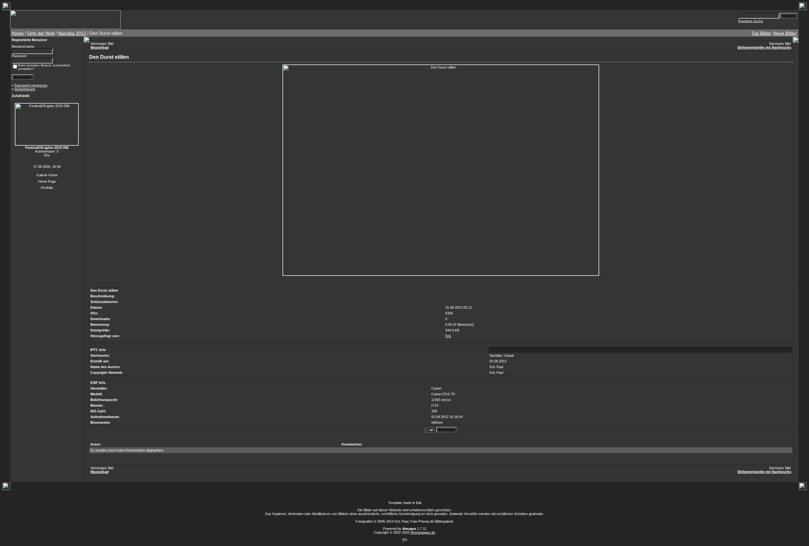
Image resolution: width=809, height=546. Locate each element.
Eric (448, 336)
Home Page (47, 181)
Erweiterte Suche (750, 21)
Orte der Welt (40, 33)
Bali (418, 503)
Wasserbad (99, 47)
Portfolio (47, 188)
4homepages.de (423, 532)
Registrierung (25, 89)
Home (18, 33)
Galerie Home (47, 175)
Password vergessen (31, 85)
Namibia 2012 (72, 33)
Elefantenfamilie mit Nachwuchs (764, 47)
